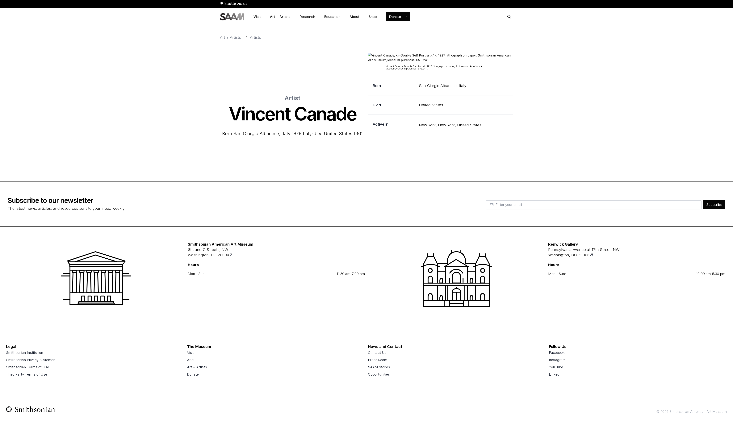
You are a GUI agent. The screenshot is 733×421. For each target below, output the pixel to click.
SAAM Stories (379, 367)
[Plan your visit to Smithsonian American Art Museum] (231, 255)
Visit (190, 353)
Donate (193, 374)
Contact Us (377, 353)
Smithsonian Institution (24, 353)
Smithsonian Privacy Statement (31, 360)
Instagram (557, 360)
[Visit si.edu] (30, 410)
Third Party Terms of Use (26, 374)
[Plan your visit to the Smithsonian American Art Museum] (96, 278)
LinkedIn (556, 374)
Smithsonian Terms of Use (27, 367)
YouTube (556, 367)
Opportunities (379, 374)
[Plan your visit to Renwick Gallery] (591, 255)
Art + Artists (230, 37)
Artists (255, 37)
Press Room (377, 360)
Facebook (557, 353)
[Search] (509, 17)
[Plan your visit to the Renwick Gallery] (456, 278)
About (192, 360)
